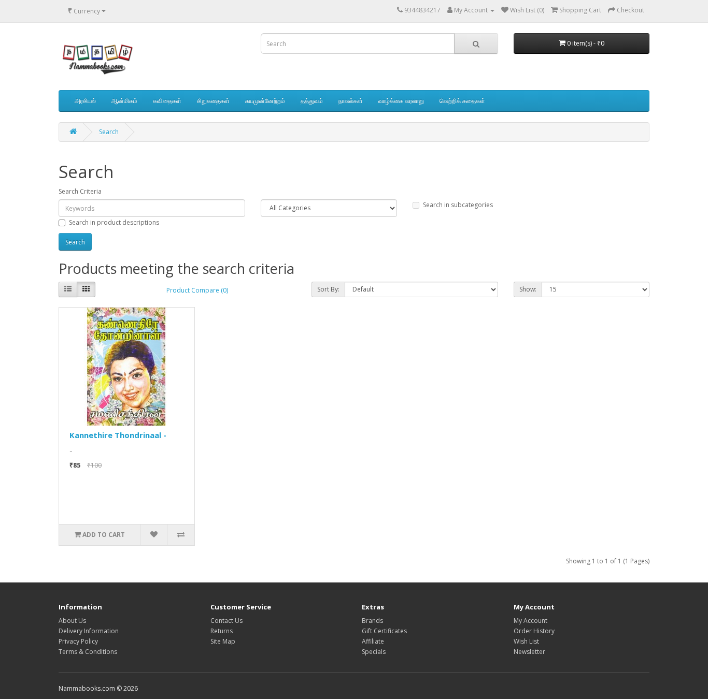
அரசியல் (85, 100)
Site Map (222, 641)
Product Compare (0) (197, 290)
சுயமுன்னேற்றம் (265, 100)
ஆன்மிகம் (124, 100)
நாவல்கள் (350, 100)
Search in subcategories (458, 204)
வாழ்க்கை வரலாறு (401, 100)
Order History (534, 631)
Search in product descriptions (114, 222)
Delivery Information (89, 631)
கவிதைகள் (167, 100)
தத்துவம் (312, 100)
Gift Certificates (384, 631)
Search (109, 131)
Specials (374, 651)
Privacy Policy (78, 641)
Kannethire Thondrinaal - (117, 435)
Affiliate (373, 641)
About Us (72, 620)
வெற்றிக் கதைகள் (462, 100)
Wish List (526, 641)
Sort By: (328, 289)
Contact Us (226, 620)
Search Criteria (80, 191)
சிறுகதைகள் (213, 100)
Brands (372, 620)
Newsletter (529, 651)
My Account (530, 620)
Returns (221, 631)
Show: (527, 289)
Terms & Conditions (88, 651)
